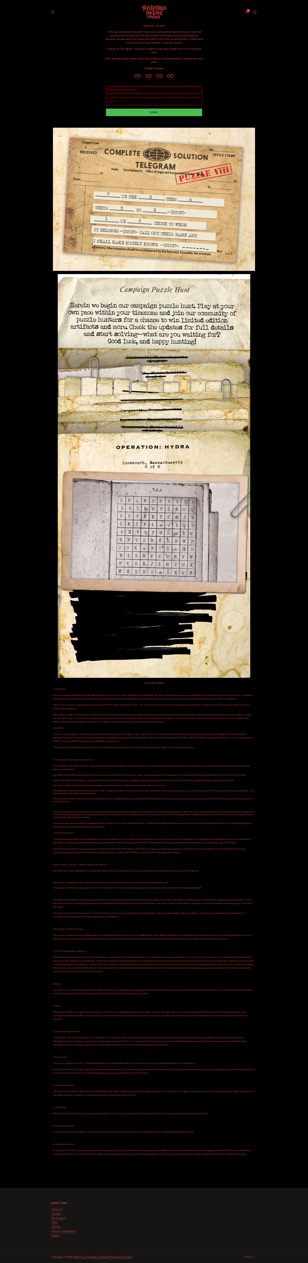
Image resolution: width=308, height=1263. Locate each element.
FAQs (54, 1222)
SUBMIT (154, 112)
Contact (56, 1213)
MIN (159, 79)
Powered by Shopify (120, 1257)
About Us (56, 1209)
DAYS (137, 79)
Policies (55, 1226)
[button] (255, 12)
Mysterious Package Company (91, 1257)
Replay (55, 1235)
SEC (170, 79)
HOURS (148, 79)
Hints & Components (63, 1231)
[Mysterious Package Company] (154, 12)
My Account (58, 1218)
